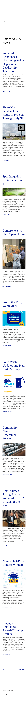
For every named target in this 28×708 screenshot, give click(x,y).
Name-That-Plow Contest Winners (14, 562)
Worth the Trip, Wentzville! (12, 304)
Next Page (21, 669)
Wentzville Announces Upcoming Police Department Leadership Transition (14, 62)
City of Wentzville (7, 690)
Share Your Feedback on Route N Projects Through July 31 (13, 113)
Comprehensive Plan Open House (14, 232)
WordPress (16, 694)
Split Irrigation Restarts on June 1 (13, 180)
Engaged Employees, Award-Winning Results (13, 628)
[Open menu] (4, 21)
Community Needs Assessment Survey (10, 433)
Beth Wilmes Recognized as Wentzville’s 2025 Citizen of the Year (14, 498)
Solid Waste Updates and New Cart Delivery (14, 365)
